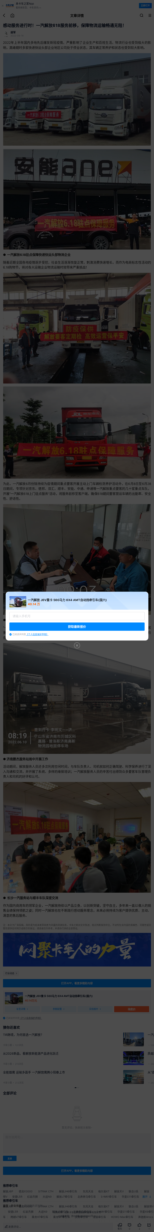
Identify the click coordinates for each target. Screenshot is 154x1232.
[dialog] (77, 616)
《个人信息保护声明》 (37, 634)
